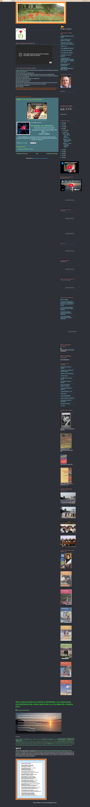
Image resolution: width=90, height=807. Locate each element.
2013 (63, 128)
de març (65, 130)
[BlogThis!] (32, 143)
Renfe (65, 743)
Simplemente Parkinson (20, 745)
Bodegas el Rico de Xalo (27, 741)
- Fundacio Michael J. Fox (66, 391)
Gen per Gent (36, 742)
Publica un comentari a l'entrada (25, 149)
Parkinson (49, 743)
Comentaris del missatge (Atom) (40, 158)
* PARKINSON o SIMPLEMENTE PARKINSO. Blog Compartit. (66, 68)
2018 (63, 157)
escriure (27, 742)
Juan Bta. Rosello (63, 742)
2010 (63, 123)
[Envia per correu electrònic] (31, 143)
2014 (63, 149)
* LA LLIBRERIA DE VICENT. (67, 48)
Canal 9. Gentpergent (36, 741)
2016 (63, 153)
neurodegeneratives (36, 743)
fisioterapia (31, 742)
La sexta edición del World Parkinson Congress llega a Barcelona (66, 308)
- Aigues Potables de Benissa (67, 398)
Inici (37, 153)
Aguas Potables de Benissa (22, 739)
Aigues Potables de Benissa (35, 739)
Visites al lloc (63, 114)
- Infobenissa (63, 393)
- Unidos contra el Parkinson (67, 373)
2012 (63, 126)
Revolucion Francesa (70, 743)
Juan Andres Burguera (56, 742)
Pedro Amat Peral (55, 743)
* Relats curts (63, 46)
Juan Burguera (70, 742)
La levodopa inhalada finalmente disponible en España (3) (66, 317)
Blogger (55, 802)
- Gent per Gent (63, 375)
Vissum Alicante (66, 745)
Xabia (71, 745)
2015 (63, 151)
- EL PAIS (62, 405)
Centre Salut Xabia (44, 741)
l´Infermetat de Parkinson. (22, 71)
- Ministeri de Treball (65, 403)
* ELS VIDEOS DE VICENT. (66, 52)
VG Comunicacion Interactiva (40, 745)
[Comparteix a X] (33, 143)
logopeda (21, 743)
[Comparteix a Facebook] (34, 143)
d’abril (64, 132)
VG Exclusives (60, 745)
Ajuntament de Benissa (47, 739)
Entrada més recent (22, 153)
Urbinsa (33, 745)
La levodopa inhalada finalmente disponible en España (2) (66, 313)
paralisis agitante (43, 743)
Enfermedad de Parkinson (65, 741)
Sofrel (26, 745)
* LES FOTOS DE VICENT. (66, 50)
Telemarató (29, 745)
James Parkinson (48, 742)
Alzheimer (55, 739)
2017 (63, 155)
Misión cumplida (64, 299)
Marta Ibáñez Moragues (27, 743)
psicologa (61, 743)
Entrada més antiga (52, 153)
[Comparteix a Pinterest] (35, 143)
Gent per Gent (41, 742)
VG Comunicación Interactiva (51, 745)
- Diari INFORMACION (65, 395)
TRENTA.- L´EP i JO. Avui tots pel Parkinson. (67, 140)
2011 (63, 124)
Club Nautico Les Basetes (53, 741)
